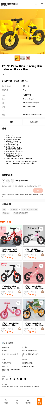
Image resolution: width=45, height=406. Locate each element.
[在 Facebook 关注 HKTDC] (3, 379)
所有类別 (14, 210)
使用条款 (24, 359)
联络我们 (5, 350)
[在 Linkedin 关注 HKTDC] (10, 379)
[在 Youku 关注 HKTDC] (25, 379)
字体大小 (5, 359)
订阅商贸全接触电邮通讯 (10, 354)
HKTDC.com (6, 347)
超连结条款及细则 (27, 363)
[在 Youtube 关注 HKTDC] (21, 379)
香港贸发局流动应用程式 (29, 350)
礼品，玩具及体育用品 (29, 210)
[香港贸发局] (22, 344)
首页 (4, 210)
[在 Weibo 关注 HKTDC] (14, 379)
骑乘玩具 (6, 213)
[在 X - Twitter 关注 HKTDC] (7, 379)
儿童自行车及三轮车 (21, 213)
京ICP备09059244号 (28, 366)
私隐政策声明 (6, 363)
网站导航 (5, 366)
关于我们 (24, 347)
